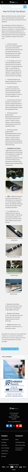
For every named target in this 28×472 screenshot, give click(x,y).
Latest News (4, 450)
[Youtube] (17, 425)
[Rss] (20, 425)
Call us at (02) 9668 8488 (14, 421)
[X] (14, 425)
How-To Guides (5, 448)
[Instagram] (10, 425)
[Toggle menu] (2, 2)
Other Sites (4, 445)
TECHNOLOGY (5, 439)
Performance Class (20, 445)
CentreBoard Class (20, 442)
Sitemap (3, 456)
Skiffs (17, 439)
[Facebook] (7, 425)
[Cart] (25, 2)
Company (3, 442)
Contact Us (4, 453)
